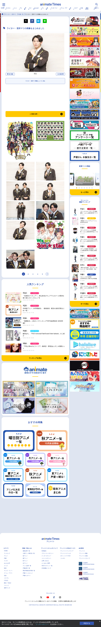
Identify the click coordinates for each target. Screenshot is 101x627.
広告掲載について (46, 568)
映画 (47, 8)
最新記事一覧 (26, 551)
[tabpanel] (84, 179)
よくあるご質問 (46, 563)
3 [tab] (82, 187)
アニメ (20, 8)
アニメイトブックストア (66, 551)
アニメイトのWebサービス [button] (67, 548)
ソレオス (62, 558)
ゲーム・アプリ (63, 8)
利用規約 (44, 551)
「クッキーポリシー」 (42, 624)
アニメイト (82, 551)
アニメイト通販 (83, 553)
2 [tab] (79, 187)
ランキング (8, 8)
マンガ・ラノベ (54, 8)
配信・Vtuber (87, 8)
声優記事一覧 (26, 568)
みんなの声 (36, 8)
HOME (2, 8)
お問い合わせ (45, 560)
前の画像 (11, 74)
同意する (87, 623)
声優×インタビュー (28, 573)
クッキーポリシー (46, 556)
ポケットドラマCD (65, 556)
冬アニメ (25, 563)
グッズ (42, 8)
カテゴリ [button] (6, 548)
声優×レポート (27, 575)
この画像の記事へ (33, 114)
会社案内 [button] (81, 548)
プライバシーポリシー (47, 553)
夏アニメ (25, 558)
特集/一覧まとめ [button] (27, 548)
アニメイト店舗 (83, 556)
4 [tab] (84, 187)
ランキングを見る (35, 358)
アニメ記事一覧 (27, 565)
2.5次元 (81, 8)
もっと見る (85, 192)
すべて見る (85, 304)
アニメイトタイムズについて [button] (49, 548)
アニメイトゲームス (65, 553)
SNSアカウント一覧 (47, 565)
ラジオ (29, 8)
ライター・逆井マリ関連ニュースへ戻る (35, 81)
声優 (25, 8)
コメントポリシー (46, 558)
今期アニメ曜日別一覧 (29, 553)
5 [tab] (87, 187)
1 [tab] (77, 187)
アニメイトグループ (84, 558)
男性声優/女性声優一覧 (29, 570)
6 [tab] (90, 187)
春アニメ (25, 556)
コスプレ (75, 8)
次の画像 (60, 74)
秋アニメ (25, 560)
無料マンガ (96, 8)
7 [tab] (92, 187)
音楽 (70, 8)
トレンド (15, 8)
